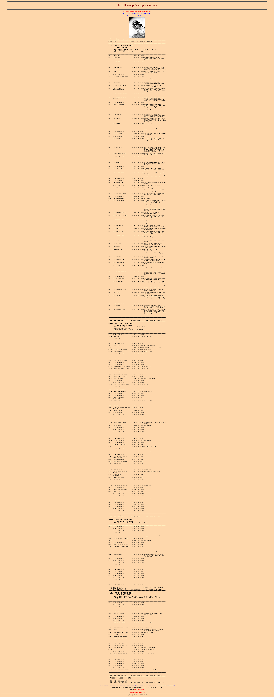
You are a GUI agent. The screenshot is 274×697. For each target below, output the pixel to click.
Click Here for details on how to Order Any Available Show (137, 11)
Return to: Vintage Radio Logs (137, 692)
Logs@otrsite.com (139, 689)
